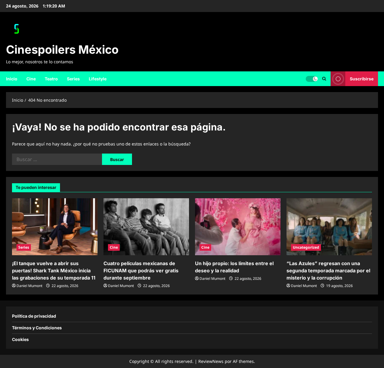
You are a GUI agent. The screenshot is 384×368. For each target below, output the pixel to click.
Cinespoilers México (62, 49)
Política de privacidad (34, 316)
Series (73, 78)
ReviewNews (211, 361)
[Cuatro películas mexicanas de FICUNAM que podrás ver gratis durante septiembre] (146, 226)
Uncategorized (306, 247)
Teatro (51, 78)
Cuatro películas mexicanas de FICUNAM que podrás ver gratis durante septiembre (141, 270)
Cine (31, 78)
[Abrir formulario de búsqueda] (324, 79)
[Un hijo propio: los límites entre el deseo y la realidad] (237, 226)
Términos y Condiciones (37, 327)
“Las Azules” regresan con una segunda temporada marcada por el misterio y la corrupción (328, 270)
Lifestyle (97, 78)
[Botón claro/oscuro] (312, 79)
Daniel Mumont (29, 285)
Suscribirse (362, 78)
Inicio (11, 78)
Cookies (20, 339)
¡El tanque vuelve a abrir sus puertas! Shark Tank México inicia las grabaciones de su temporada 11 (53, 270)
